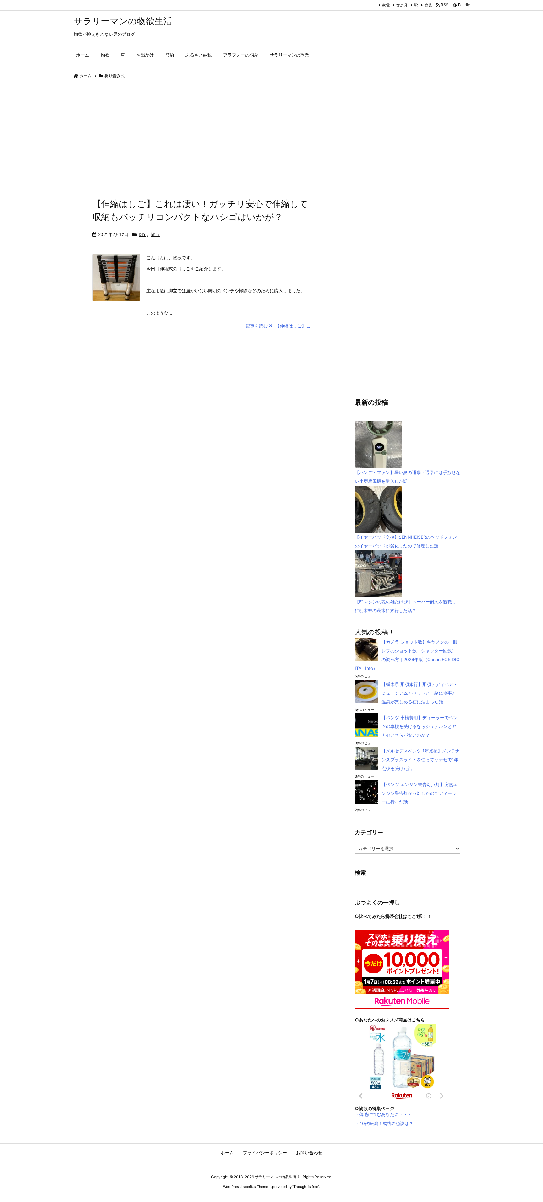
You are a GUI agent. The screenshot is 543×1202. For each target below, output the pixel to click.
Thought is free (305, 1186)
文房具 (402, 5)
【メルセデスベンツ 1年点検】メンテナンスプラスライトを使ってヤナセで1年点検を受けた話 (420, 759)
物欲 (155, 234)
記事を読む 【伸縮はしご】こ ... (280, 325)
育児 (428, 5)
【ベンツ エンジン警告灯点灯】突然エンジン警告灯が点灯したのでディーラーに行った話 (419, 793)
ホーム (85, 75)
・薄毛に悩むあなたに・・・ (383, 1114)
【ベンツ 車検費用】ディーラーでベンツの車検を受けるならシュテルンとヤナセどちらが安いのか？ (419, 726)
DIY (142, 234)
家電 (386, 5)
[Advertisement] (258, 132)
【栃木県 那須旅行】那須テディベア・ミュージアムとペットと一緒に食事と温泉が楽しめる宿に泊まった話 (419, 693)
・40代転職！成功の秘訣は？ (384, 1123)
